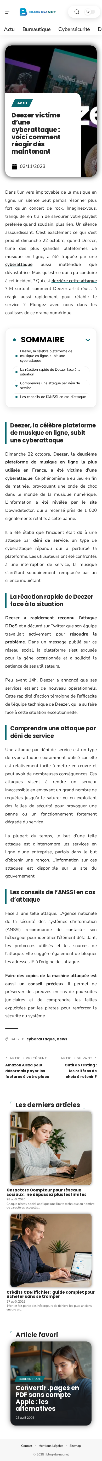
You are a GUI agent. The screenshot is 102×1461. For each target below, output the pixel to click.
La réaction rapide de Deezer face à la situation (50, 372)
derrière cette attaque (74, 281)
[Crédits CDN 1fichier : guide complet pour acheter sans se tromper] (51, 1250)
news (62, 1039)
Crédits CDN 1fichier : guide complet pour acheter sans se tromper (51, 1294)
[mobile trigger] (9, 12)
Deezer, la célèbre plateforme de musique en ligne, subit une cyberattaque (46, 356)
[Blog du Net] (37, 12)
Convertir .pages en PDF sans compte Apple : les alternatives (47, 1398)
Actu (22, 103)
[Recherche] (77, 12)
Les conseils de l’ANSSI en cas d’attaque (53, 396)
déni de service (50, 540)
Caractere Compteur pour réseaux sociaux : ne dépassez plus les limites (47, 1192)
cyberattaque (18, 264)
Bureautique (30, 1379)
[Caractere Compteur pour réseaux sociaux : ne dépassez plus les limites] (51, 1148)
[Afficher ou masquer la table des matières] (77, 340)
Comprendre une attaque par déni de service (50, 385)
